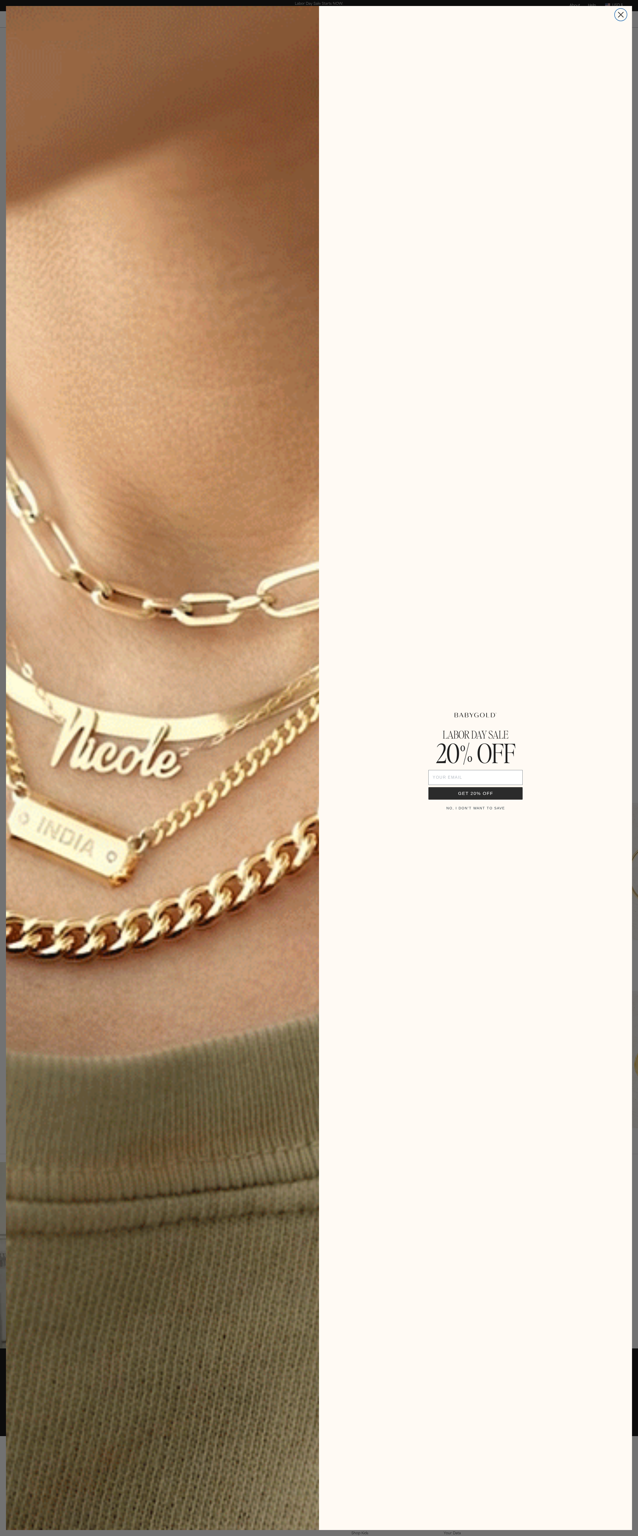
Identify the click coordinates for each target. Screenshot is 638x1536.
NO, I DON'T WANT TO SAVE (475, 808)
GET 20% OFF (475, 793)
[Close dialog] (621, 14)
